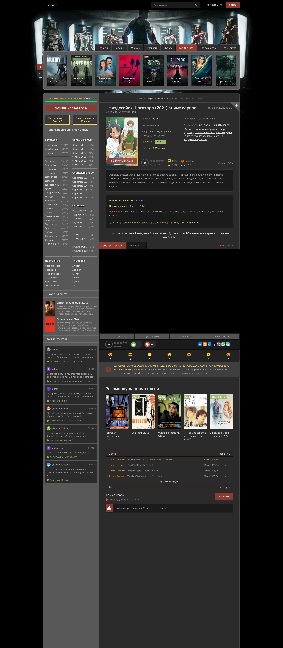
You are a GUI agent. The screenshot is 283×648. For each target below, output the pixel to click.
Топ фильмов (186, 47)
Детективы (51, 176)
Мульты (168, 47)
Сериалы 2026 (78, 177)
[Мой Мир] (209, 344)
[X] (214, 344)
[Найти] (196, 5)
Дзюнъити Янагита (204, 132)
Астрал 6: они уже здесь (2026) (68, 361)
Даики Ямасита (220, 124)
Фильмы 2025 (78, 148)
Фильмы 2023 (78, 156)
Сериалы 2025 (78, 181)
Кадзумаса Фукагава (195, 139)
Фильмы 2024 (78, 152)
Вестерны (50, 168)
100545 (88, 98)
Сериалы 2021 (78, 197)
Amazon (76, 265)
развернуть (223, 487)
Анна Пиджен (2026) (61, 440)
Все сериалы (78, 210)
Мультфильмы (78, 246)
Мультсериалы (78, 250)
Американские (51, 265)
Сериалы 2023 (78, 189)
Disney (76, 273)
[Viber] (219, 344)
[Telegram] (228, 344)
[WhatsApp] (223, 344)
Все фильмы (51, 144)
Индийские (51, 269)
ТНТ (74, 285)
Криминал (50, 200)
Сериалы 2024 (78, 185)
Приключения (51, 216)
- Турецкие (78, 222)
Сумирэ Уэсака (202, 124)
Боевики (49, 161)
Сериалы (152, 47)
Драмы (48, 188)
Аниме (75, 234)
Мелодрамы (51, 204)
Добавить (224, 496)
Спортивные (51, 224)
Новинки (119, 47)
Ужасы (48, 232)
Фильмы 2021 (78, 164)
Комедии (49, 196)
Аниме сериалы (78, 238)
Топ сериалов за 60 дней (85, 119)
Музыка (49, 208)
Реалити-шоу (51, 243)
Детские (49, 180)
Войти (232, 5)
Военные (50, 172)
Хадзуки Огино (214, 135)
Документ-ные (51, 184)
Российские (51, 277)
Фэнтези (49, 239)
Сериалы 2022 (78, 193)
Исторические (51, 192)
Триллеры (50, 228)
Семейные (50, 220)
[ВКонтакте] (200, 344)
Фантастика (51, 235)
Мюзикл (49, 212)
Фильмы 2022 (78, 160)
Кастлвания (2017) (61, 479)
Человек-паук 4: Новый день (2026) (70, 381)
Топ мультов (229, 47)
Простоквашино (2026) (63, 457)
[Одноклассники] (205, 344)
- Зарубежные (78, 214)
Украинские (51, 281)
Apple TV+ (77, 269)
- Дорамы (77, 226)
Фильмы (135, 47)
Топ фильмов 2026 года (71, 108)
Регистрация (215, 5)
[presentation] (40, 73)
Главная (103, 47)
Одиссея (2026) (59, 401)
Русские (49, 152)
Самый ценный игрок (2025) (66, 420)
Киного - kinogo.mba (146, 98)
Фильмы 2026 (78, 144)
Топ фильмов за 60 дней (57, 119)
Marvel (75, 277)
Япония (155, 118)
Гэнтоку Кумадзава (194, 135)
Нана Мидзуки (224, 132)
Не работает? (225, 245)
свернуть (224, 453)
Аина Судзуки (209, 129)
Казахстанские (51, 273)
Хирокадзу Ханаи (205, 118)
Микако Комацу (192, 129)
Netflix (75, 281)
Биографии (51, 165)
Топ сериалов (208, 47)
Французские (51, 285)
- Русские (77, 218)
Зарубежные (51, 148)
